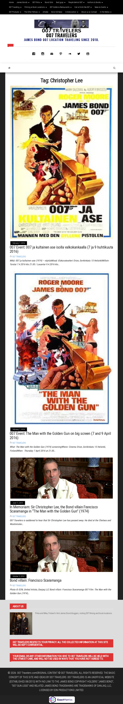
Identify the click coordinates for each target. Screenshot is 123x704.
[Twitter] (79, 53)
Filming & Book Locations (34, 7)
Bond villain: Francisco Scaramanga (35, 580)
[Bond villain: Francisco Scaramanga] (61, 551)
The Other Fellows (31, 12)
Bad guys (60, 2)
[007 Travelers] (9, 67)
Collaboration (71, 12)
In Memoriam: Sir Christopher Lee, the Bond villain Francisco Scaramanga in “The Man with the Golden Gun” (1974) (54, 509)
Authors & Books (94, 2)
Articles (45, 12)
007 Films (36, 2)
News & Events (100, 7)
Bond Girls (49, 2)
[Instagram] (43, 53)
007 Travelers (61, 35)
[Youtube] (88, 53)
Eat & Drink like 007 (82, 7)
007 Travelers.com (27, 672)
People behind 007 (75, 2)
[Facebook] (34, 53)
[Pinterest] (61, 53)
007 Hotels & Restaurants (60, 7)
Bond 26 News (56, 12)
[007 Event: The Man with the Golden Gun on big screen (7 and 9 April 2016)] (61, 347)
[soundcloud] (70, 53)
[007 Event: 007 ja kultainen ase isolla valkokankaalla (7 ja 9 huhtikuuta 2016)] (61, 161)
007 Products (14, 12)
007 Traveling (14, 7)
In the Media (105, 12)
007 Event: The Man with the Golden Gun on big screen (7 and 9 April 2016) (60, 435)
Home (11, 2)
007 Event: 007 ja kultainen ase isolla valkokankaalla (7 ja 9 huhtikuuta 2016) (61, 249)
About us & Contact (89, 12)
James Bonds (22, 2)
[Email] (52, 53)
